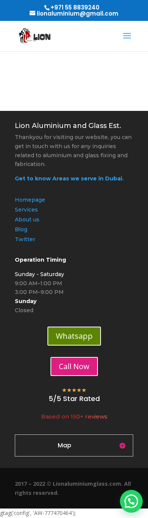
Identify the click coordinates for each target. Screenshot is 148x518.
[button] (131, 501)
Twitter (25, 239)
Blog (21, 229)
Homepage (30, 199)
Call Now (74, 366)
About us (27, 219)
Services (26, 209)
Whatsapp (74, 336)
